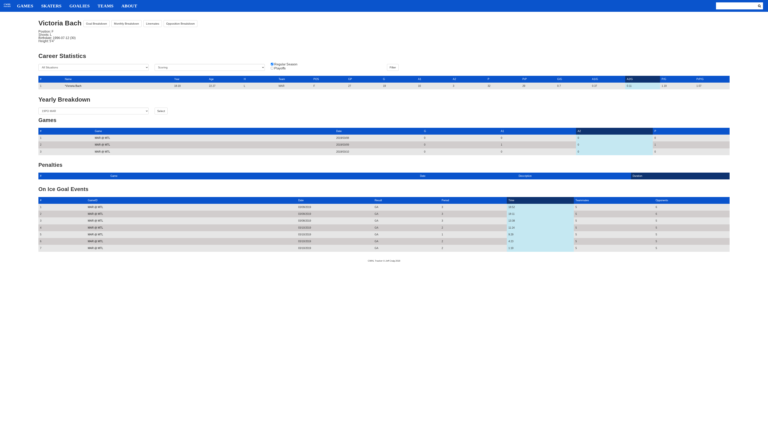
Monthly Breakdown (126, 23)
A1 (419, 79)
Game (98, 131)
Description (525, 175)
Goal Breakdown (96, 23)
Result (378, 200)
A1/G (595, 79)
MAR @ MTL (102, 137)
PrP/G (700, 79)
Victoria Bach (73, 85)
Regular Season (285, 64)
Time (511, 200)
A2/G (630, 79)
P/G (664, 79)
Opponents (662, 200)
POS (316, 79)
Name (68, 79)
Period (445, 200)
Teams (105, 6)
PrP (524, 79)
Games (25, 6)
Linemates (152, 23)
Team (282, 79)
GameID (92, 200)
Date (339, 131)
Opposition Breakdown (180, 23)
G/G (559, 79)
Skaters (51, 6)
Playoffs (280, 68)
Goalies (79, 6)
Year (176, 79)
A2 (454, 79)
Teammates (582, 200)
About (129, 6)
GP (350, 79)
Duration (637, 175)
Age (211, 79)
